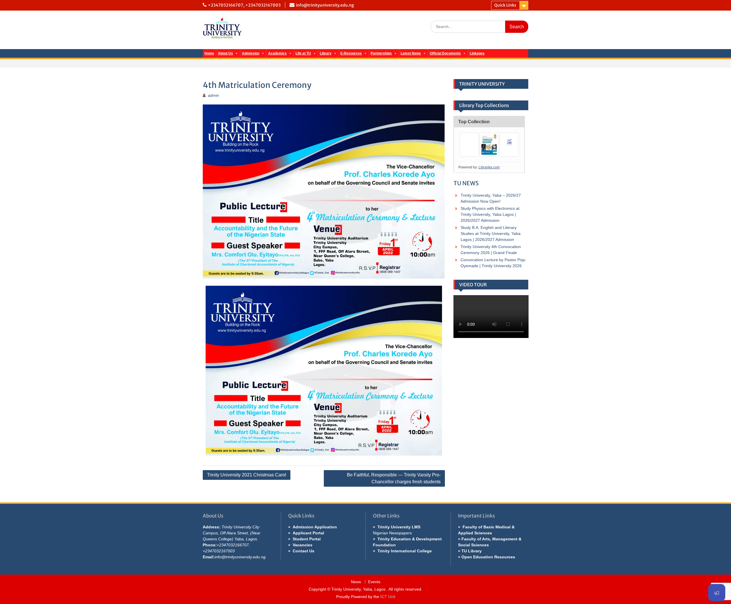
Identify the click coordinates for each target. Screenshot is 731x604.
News (356, 582)
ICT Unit (387, 596)
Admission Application (315, 527)
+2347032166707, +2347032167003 (244, 5)
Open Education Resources (488, 557)
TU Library (471, 551)
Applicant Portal (308, 533)
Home (209, 53)
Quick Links (505, 5)
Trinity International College (404, 551)
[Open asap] (716, 592)
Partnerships (381, 53)
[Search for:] (479, 26)
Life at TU (303, 53)
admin (213, 95)
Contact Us (303, 551)
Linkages (477, 53)
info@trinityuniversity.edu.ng (325, 5)
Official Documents (445, 53)
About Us (225, 53)
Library (326, 53)
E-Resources (351, 53)
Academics (277, 53)
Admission (250, 53)
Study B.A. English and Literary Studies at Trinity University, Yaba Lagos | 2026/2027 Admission (491, 233)
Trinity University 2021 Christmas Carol (246, 474)
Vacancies (302, 545)
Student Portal (307, 539)
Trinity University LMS (398, 527)
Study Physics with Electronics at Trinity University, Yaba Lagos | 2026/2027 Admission (490, 214)
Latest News (411, 53)
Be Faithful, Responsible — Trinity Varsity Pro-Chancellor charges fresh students (394, 478)
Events (374, 582)
